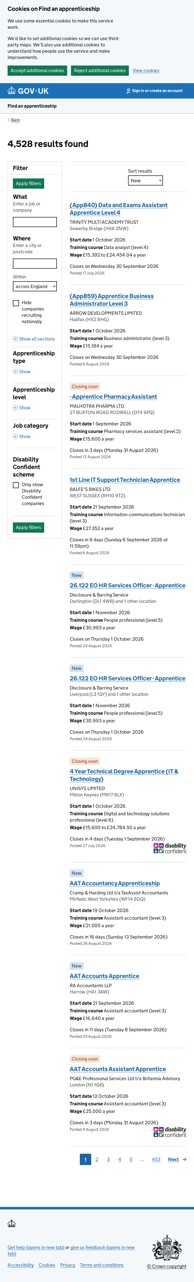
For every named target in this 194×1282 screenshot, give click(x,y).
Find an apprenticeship (32, 106)
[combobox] (35, 264)
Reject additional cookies (100, 70)
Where (22, 238)
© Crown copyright (166, 1266)
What (20, 196)
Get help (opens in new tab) (36, 1247)
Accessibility (21, 1265)
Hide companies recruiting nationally (33, 312)
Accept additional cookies (37, 70)
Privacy (67, 1265)
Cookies (47, 1265)
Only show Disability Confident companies (33, 494)
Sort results (140, 171)
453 (156, 1159)
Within (19, 277)
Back (15, 119)
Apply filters (28, 183)
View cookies (146, 70)
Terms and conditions (102, 1265)
